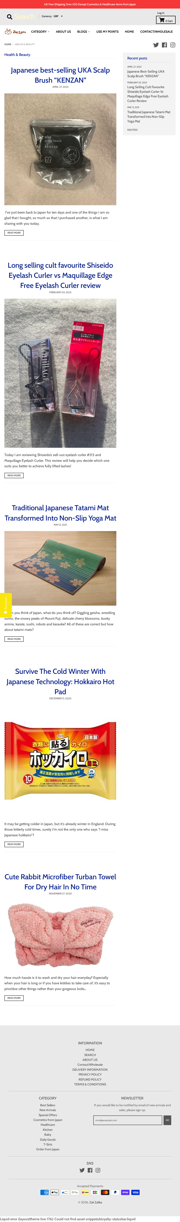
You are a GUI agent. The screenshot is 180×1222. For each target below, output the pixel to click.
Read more (14, 232)
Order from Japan (47, 1149)
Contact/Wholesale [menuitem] (156, 32)
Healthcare (48, 1125)
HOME (90, 1050)
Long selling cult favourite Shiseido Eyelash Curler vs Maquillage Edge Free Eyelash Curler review (60, 275)
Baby (47, 1134)
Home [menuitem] (129, 32)
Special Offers (48, 1115)
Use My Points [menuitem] (107, 32)
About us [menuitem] (63, 32)
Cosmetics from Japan (47, 1120)
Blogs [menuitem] (82, 32)
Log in (160, 12)
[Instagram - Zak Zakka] (173, 45)
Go (167, 1120)
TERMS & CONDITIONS (90, 1084)
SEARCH (90, 1055)
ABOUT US (90, 1060)
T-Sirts (47, 1144)
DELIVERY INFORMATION (90, 1070)
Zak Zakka (95, 1202)
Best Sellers (47, 1105)
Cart (169, 21)
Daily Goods (48, 1140)
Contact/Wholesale (90, 1065)
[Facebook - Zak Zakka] (164, 45)
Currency (47, 16)
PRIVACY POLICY (90, 1074)
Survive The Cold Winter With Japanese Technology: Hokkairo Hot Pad (60, 681)
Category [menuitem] (39, 32)
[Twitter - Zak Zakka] (156, 45)
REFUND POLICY (90, 1079)
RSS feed (132, 129)
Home (7, 44)
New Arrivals (48, 1110)
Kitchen (48, 1130)
